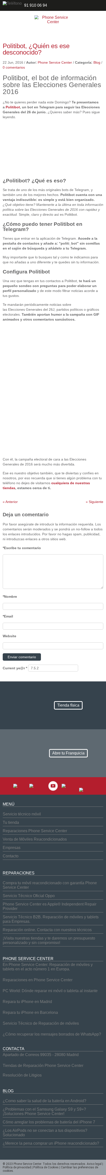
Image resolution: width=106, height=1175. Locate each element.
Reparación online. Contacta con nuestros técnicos (47, 930)
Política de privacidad (17, 1167)
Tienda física (68, 705)
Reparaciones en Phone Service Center (37, 980)
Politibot (13, 107)
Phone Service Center (55, 62)
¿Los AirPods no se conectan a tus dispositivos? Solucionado (45, 1132)
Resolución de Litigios (22, 1075)
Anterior (10, 502)
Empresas (11, 848)
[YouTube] (53, 790)
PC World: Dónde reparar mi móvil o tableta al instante (50, 991)
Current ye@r (15, 668)
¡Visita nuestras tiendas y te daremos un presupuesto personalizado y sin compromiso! (49, 940)
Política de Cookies (46, 1167)
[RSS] (85, 790)
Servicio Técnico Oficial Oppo (29, 896)
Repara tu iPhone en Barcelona (30, 1012)
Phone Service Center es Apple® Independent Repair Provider (49, 906)
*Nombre (10, 596)
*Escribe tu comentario (22, 548)
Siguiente (94, 502)
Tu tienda (11, 822)
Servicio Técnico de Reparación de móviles (41, 1023)
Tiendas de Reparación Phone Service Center (43, 1065)
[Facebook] (20, 790)
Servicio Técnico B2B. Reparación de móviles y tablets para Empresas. (51, 919)
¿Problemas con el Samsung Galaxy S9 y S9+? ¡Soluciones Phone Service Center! (44, 1111)
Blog (96, 62)
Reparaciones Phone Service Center (35, 831)
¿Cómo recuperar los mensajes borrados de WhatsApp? (52, 1034)
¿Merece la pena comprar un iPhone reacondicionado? (51, 1143)
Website (9, 636)
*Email (8, 616)
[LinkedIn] (69, 790)
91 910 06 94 (35, 5)
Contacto (10, 856)
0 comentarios (14, 67)
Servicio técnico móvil (22, 814)
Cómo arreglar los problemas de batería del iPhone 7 (49, 1122)
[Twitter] (36, 790)
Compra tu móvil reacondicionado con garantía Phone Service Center (50, 885)
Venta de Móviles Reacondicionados (35, 839)
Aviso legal (94, 1164)
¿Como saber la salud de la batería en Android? (44, 1101)
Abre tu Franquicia (68, 753)
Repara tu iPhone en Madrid (27, 1002)
